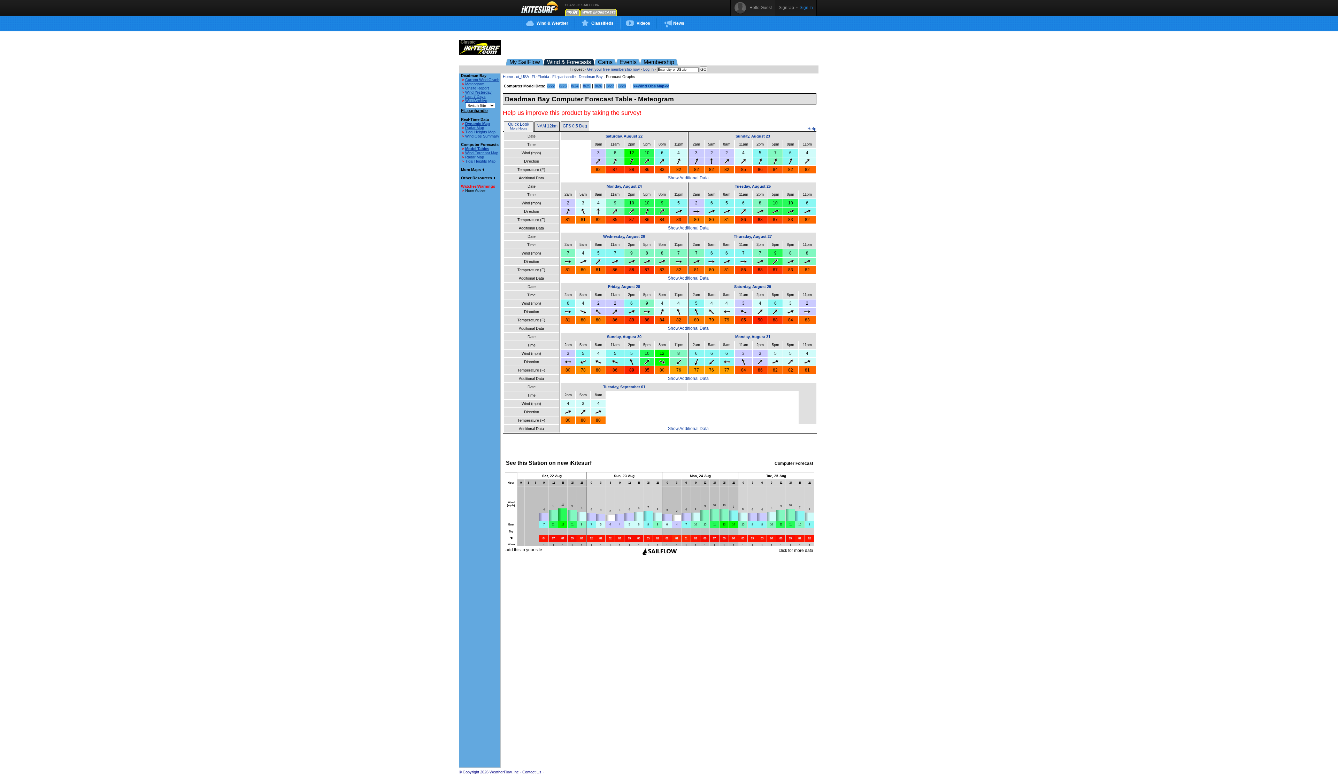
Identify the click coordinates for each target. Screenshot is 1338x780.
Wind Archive (476, 101)
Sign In (806, 7)
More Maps (471, 169)
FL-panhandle (564, 77)
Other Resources (477, 178)
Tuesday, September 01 (624, 387)
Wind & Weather (552, 23)
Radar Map (474, 128)
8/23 (563, 86)
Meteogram (474, 84)
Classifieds (602, 23)
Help (811, 128)
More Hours (518, 128)
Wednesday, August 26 (624, 236)
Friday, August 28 (624, 286)
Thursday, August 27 (753, 236)
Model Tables (477, 149)
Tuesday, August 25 (753, 186)
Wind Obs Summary (482, 136)
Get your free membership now (613, 69)
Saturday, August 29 (752, 286)
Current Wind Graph (482, 80)
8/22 (551, 86)
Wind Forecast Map (481, 153)
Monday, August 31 (752, 337)
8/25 (586, 86)
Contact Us (531, 772)
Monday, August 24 (624, 186)
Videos (643, 23)
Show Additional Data (688, 178)
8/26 (598, 86)
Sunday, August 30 (624, 337)
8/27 (610, 86)
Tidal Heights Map (480, 132)
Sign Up (786, 7)
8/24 (574, 86)
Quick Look (518, 124)
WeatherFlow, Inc (504, 772)
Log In (648, 69)
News (678, 23)
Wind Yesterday (478, 92)
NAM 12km (547, 126)
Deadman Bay (591, 77)
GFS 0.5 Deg (575, 126)
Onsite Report (477, 88)
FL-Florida (540, 77)
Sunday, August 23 (753, 136)
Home (508, 77)
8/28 (622, 86)
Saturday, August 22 (624, 136)
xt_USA (522, 77)
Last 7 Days (475, 96)
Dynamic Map (477, 124)
